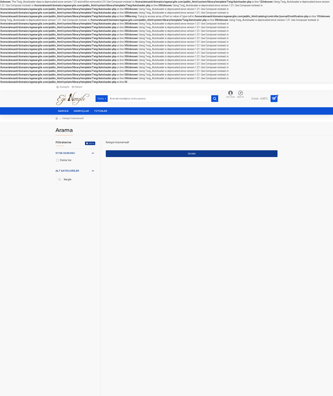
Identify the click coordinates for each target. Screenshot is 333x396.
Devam (191, 153)
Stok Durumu (65, 153)
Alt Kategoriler (67, 170)
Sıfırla (91, 143)
